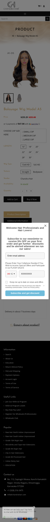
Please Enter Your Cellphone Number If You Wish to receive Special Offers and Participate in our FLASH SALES (25, 265)
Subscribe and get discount (25, 293)
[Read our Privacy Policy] (44, 285)
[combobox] (11, 273)
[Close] (46, 226)
